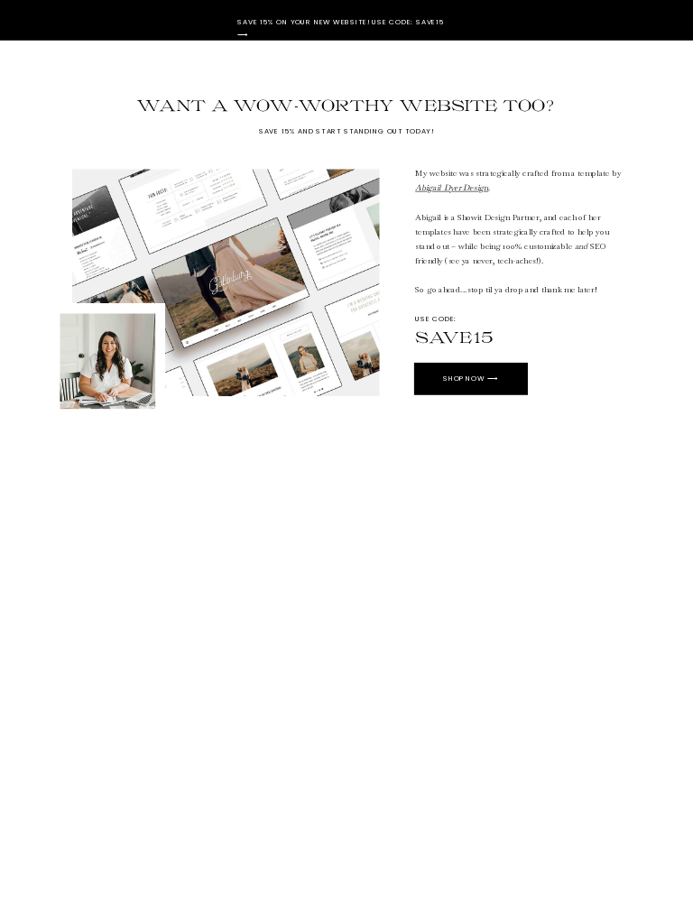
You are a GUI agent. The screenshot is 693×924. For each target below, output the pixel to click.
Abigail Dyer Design (451, 187)
